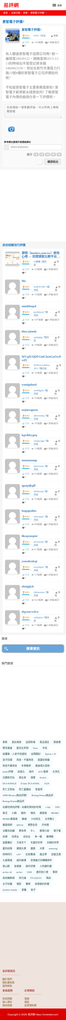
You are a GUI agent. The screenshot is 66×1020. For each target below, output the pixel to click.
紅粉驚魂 (30, 854)
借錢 (26, 998)
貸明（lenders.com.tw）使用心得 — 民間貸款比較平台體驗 (41, 256)
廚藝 (24, 889)
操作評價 (30, 866)
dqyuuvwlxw (30, 611)
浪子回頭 (7, 759)
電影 (18, 884)
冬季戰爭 (26, 765)
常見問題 (7, 998)
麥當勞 (38, 789)
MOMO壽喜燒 (10, 819)
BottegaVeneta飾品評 (42, 795)
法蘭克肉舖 (9, 830)
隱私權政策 (8, 982)
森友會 (22, 777)
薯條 (28, 884)
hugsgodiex (29, 510)
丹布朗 (45, 824)
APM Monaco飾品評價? (15, 795)
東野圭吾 (32, 824)
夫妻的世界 (36, 842)
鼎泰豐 (57, 742)
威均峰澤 (21, 860)
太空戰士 (49, 819)
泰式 (5, 813)
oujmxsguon (30, 409)
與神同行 (7, 854)
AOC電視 (43, 771)
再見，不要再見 (24, 759)
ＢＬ (32, 830)
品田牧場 (30, 742)
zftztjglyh (28, 586)
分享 (27, 42)
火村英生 (36, 819)
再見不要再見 (10, 765)
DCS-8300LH (9, 783)
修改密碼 (7, 1005)
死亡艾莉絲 (9, 789)
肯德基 (17, 866)
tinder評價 (8, 771)
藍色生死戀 (22, 748)
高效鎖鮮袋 (9, 878)
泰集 (5, 742)
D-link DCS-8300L (30, 783)
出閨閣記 (36, 754)
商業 (25, 13)
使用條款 (7, 985)
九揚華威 (7, 860)
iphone (19, 824)
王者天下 (21, 842)
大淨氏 (56, 771)
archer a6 (7, 872)
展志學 (43, 854)
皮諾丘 (21, 771)
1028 (46, 783)
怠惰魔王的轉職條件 (41, 860)
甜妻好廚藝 (44, 759)
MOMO (55, 813)
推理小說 (44, 830)
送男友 (15, 836)
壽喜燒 (43, 813)
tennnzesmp (29, 460)
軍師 (55, 872)
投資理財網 (30, 1005)
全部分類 (15, 13)
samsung (53, 848)
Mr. (24, 281)
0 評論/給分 (53, 42)
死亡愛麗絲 (25, 789)
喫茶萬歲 (7, 748)
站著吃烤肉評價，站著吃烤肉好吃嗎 (22, 807)
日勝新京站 (9, 777)
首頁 (5, 13)
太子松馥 (7, 884)
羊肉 (44, 748)
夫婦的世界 (53, 842)
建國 (32, 848)
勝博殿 (50, 836)
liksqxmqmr (30, 536)
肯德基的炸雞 (42, 884)
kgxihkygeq (29, 435)
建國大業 (21, 848)
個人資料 (7, 1002)
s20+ (18, 854)
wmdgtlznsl (29, 384)
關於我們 (7, 979)
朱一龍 (38, 836)
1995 (57, 807)
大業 (42, 848)
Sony (35, 748)
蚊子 (33, 889)
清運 (32, 777)
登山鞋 (6, 866)
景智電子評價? (31, 29)
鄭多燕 (22, 830)
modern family (10, 889)
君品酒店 (44, 742)
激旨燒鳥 (16, 742)
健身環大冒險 (42, 765)
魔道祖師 (7, 824)
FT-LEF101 (36, 878)
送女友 (26, 836)
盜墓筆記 (7, 842)
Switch (43, 777)
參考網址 (17, 142)
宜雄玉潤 (56, 854)
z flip (47, 807)
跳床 (48, 878)
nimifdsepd (29, 306)
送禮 (5, 836)
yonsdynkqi (29, 561)
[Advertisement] (33, 203)
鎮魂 (24, 819)
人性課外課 (46, 866)
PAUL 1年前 (39, 35)
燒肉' (23, 813)
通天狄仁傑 (42, 872)
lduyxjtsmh (29, 331)
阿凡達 (22, 878)
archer (19, 872)
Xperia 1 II (50, 754)
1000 (29, 872)
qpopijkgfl (28, 485)
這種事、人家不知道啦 (15, 754)
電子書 (57, 830)
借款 (26, 1002)
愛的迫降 (7, 848)
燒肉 (32, 813)
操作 (31, 771)
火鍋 (14, 813)
